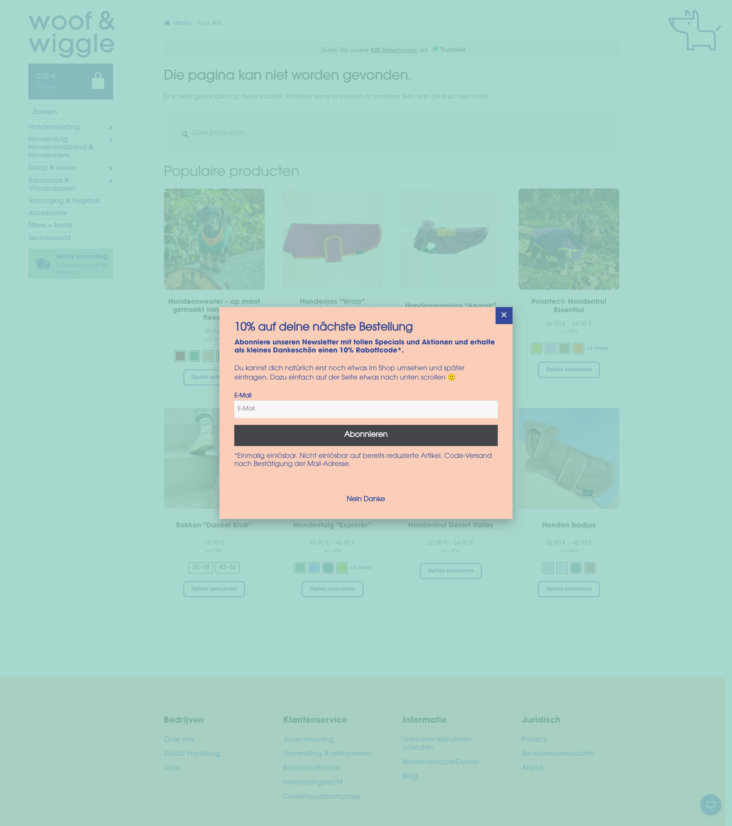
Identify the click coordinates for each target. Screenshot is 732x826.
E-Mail (242, 396)
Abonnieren (366, 435)
